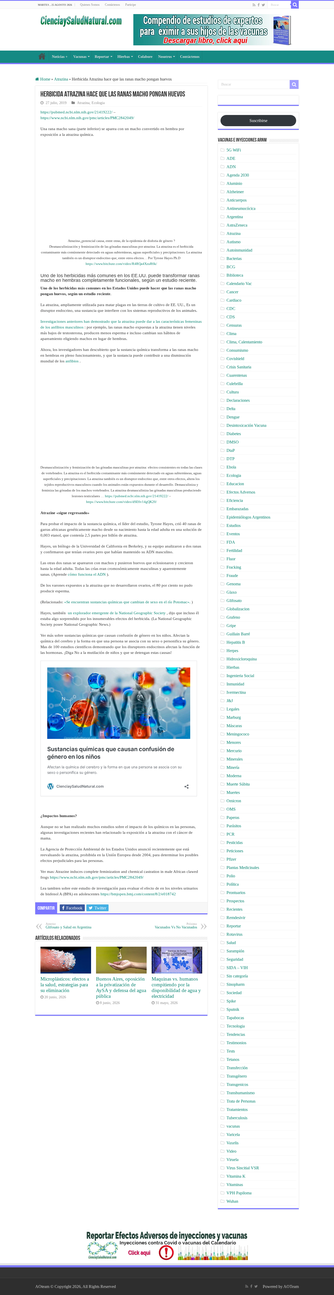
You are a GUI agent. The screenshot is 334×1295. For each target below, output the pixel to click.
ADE (230, 158)
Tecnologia (235, 1026)
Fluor (230, 559)
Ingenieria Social (240, 675)
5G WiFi (233, 150)
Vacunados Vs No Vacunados (176, 925)
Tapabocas (235, 1018)
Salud (231, 942)
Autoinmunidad (239, 250)
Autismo (233, 242)
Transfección (237, 1068)
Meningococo (237, 734)
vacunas (233, 1126)
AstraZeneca (236, 225)
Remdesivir (235, 917)
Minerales (234, 759)
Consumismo (237, 350)
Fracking (233, 567)
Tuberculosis (236, 1118)
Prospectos (235, 901)
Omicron (233, 801)
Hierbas (123, 57)
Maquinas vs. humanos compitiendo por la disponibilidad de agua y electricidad (176, 987)
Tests (230, 1051)
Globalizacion (237, 609)
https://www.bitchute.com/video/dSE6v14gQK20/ (121, 502)
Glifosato (234, 600)
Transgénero (236, 1076)
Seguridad (234, 959)
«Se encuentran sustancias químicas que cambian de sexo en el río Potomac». (127, 602)
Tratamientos (237, 1109)
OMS (231, 809)
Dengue (233, 417)
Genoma (233, 584)
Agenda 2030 (237, 175)
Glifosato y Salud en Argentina (68, 925)
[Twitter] (263, 5)
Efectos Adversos (240, 492)
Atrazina (61, 79)
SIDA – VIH (237, 967)
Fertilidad (234, 550)
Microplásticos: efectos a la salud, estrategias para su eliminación (64, 984)
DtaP (230, 450)
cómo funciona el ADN (87, 574)
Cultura (232, 392)
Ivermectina (236, 692)
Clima (231, 333)
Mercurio (234, 751)
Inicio (42, 56)
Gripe (231, 625)
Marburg (233, 717)
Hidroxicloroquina (241, 659)
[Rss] (254, 5)
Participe (130, 5)
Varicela (233, 1134)
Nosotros (165, 57)
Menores (233, 742)
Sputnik (232, 1009)
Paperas (232, 817)
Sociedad (234, 992)
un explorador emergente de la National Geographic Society (117, 613)
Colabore (145, 57)
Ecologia (98, 103)
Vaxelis (232, 1143)
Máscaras (234, 726)
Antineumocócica (240, 208)
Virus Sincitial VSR (242, 1168)
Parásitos (233, 826)
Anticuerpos (236, 200)
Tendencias (235, 1034)
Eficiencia (234, 500)
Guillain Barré (238, 634)
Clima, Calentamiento (244, 342)
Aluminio (234, 183)
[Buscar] (295, 5)
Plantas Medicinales (242, 867)
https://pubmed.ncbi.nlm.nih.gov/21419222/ (76, 112)
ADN (231, 167)
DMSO (232, 442)
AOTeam (291, 1286)
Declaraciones (238, 400)
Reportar (102, 57)
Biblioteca (234, 275)
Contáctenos (112, 5)
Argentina (234, 217)
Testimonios (236, 1043)
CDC (230, 308)
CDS (230, 317)
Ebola (231, 467)
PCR (230, 834)
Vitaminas (234, 1184)
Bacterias (234, 258)
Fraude (232, 575)
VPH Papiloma (239, 1193)
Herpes (232, 650)
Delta (230, 408)
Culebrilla (234, 383)
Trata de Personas (240, 1101)
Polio (230, 876)
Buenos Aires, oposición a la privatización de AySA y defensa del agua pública (121, 987)
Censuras (234, 325)
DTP (230, 459)
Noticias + (60, 57)
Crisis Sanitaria (238, 367)
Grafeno (233, 617)
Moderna (233, 776)
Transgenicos (237, 1084)
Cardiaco (233, 300)
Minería (232, 767)
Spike (231, 1001)
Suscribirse (258, 120)
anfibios (72, 361)
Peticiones (234, 851)
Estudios (233, 525)
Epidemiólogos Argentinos (248, 517)
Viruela (232, 1159)
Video (231, 1151)
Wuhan (232, 1201)
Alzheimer (235, 192)
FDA (230, 542)
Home (44, 79)
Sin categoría (237, 976)
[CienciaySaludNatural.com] (81, 20)
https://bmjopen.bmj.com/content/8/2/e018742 (138, 894)
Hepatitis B (235, 642)
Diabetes (233, 433)
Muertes (233, 792)
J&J (229, 700)
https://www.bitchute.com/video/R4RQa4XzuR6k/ (121, 264)
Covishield (235, 358)
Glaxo (231, 592)
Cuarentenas (236, 375)
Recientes (234, 909)
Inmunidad (235, 684)
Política (232, 884)
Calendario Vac (239, 283)
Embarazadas (237, 509)
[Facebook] (258, 5)
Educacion (235, 484)
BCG (230, 267)
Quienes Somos (90, 5)
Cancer (232, 292)
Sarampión (235, 951)
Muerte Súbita (238, 784)
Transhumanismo (240, 1093)
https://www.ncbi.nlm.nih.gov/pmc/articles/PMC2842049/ (87, 118)
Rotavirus (234, 934)
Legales (232, 709)
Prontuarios (235, 892)
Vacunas (79, 57)
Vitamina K (236, 1176)
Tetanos (232, 1059)
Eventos (233, 534)
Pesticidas (234, 842)
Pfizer (231, 859)
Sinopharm (235, 984)
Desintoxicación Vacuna (246, 425)
